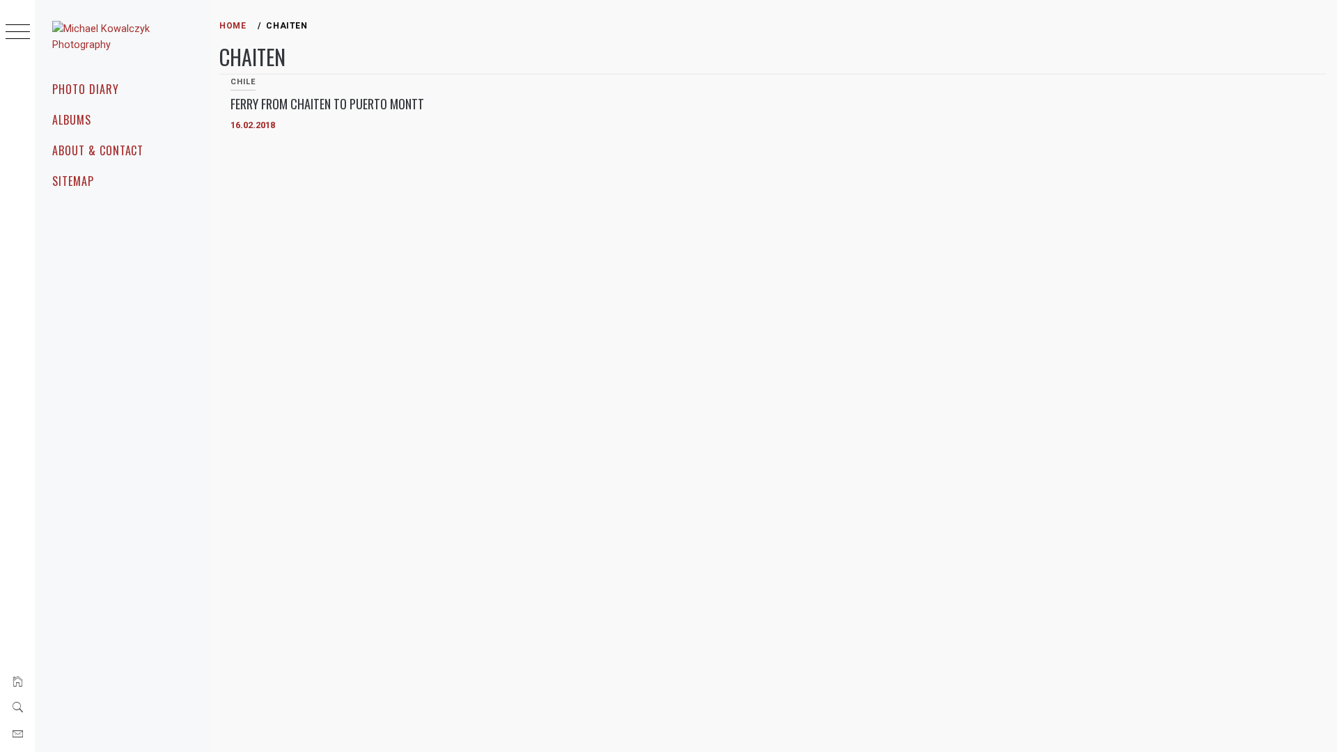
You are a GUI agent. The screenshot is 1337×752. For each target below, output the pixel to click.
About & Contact (97, 150)
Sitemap (73, 181)
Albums (71, 119)
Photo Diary (85, 89)
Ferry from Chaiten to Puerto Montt (327, 104)
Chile (243, 81)
